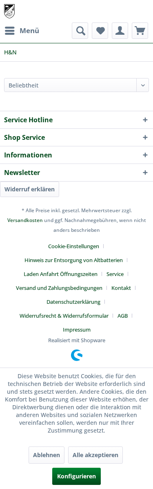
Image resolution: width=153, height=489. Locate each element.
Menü (29, 30)
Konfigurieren (76, 476)
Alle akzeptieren (95, 455)
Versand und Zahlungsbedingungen (59, 288)
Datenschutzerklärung (73, 301)
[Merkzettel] (100, 30)
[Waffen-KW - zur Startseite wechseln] (9, 11)
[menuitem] (21, 30)
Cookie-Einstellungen (73, 246)
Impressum (77, 329)
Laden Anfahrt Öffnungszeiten (61, 274)
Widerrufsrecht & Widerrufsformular (64, 315)
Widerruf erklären (29, 189)
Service (115, 274)
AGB (123, 315)
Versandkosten (25, 220)
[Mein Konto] (120, 30)
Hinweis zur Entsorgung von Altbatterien (73, 260)
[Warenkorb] (140, 30)
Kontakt (121, 288)
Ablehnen (46, 455)
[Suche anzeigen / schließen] (80, 30)
